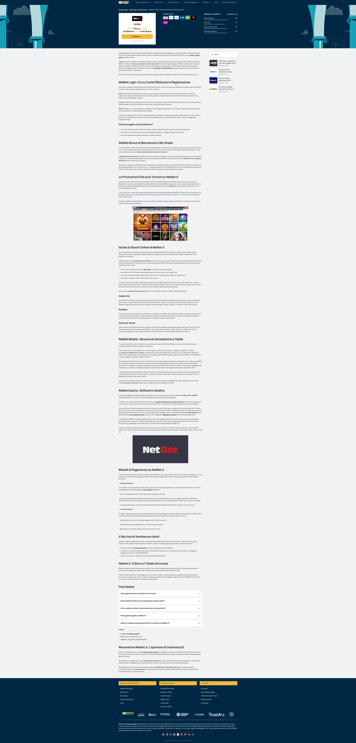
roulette (173, 415)
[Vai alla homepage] (124, 2)
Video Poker (165, 703)
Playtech (157, 68)
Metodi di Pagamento (191, 2)
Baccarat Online (166, 707)
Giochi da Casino (174, 2)
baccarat (147, 269)
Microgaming (167, 68)
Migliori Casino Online (142, 2)
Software (206, 2)
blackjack (166, 415)
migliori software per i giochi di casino (169, 402)
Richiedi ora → (137, 36)
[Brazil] (170, 734)
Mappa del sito (206, 699)
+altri (122, 703)
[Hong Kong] (189, 734)
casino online (147, 490)
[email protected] (140, 548)
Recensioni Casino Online (138, 10)
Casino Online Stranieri (229, 2)
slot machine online (137, 415)
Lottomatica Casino (126, 699)
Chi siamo (204, 689)
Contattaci (204, 703)
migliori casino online (150, 652)
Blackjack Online (166, 692)
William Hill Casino (126, 689)
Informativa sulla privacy (209, 696)
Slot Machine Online (167, 689)
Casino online (123, 10)
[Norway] (193, 734)
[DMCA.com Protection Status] (128, 713)
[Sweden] (182, 734)
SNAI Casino (124, 692)
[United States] (163, 734)
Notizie (216, 2)
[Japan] (174, 734)
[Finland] (167, 734)
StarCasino (124, 696)
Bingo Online (165, 699)
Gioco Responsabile (208, 692)
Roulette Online (166, 696)
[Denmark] (185, 734)
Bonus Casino (159, 2)
